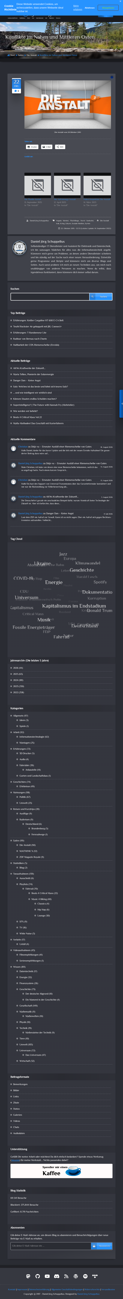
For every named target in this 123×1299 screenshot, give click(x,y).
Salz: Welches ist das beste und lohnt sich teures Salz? (40, 387)
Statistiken (18, 863)
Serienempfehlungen (30, 961)
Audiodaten (19, 1133)
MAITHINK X (26, 851)
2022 (15, 693)
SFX (22, 922)
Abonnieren (104, 1246)
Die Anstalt (32, 55)
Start (12, 55)
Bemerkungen (20, 1084)
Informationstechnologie (32, 737)
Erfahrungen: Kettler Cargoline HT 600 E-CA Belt (38, 321)
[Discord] (57, 1277)
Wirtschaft (25, 1061)
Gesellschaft (26, 1006)
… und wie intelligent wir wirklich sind (32, 393)
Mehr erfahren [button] (77, 8)
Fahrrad (29, 889)
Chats (16, 1127)
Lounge (41, 916)
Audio (22, 759)
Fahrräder (24, 765)
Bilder (16, 1091)
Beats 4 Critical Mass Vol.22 (27, 417)
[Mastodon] (28, 1277)
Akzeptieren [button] (108, 8)
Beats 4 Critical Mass (42, 893)
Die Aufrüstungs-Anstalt (65, 199)
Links (16, 1097)
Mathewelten (32, 1016)
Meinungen (19, 793)
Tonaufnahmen (20, 874)
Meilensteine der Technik (38, 1033)
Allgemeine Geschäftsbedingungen (67, 1289)
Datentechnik (26, 971)
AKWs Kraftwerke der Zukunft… (29, 368)
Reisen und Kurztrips (24, 809)
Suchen (14, 289)
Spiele (23, 726)
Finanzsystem (26, 983)
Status (16, 1109)
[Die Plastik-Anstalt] (37, 185)
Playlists (24, 884)
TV (21, 928)
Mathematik (26, 1012)
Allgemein (18, 716)
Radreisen (25, 820)
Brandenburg (38, 829)
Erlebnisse (25, 787)
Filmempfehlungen (29, 955)
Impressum (22, 1289)
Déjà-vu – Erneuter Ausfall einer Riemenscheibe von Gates (61, 447)
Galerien (17, 1115)
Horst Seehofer (87, 220)
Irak (57, 223)
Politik (23, 797)
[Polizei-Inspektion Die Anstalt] (97, 185)
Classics (42, 904)
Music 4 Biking (39, 899)
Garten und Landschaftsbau (34, 776)
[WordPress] (76, 1277)
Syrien (87, 223)
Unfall (23, 944)
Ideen (22, 720)
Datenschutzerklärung (39, 1289)
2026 (15, 668)
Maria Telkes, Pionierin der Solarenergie (33, 374)
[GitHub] (38, 1277)
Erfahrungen (19, 749)
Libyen (68, 223)
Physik (23, 1022)
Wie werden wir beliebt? (25, 411)
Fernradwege (38, 835)
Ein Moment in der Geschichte (41, 1000)
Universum (25, 1051)
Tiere (22, 1039)
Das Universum (33, 1055)
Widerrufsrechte (92, 1289)
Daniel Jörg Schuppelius (39, 220)
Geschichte (25, 989)
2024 (15, 680)
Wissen (17, 967)
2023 (15, 686)
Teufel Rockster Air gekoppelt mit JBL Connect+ (37, 327)
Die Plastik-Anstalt (32, 199)
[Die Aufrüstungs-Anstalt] (67, 185)
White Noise (26, 934)
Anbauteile (31, 770)
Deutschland (32, 824)
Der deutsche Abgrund (37, 994)
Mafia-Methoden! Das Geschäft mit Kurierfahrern (38, 423)
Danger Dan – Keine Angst (26, 381)
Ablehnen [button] (90, 8)
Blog (22, 868)
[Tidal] (95, 1277)
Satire (21, 55)
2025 (15, 674)
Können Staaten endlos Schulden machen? (35, 399)
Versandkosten (108, 1289)
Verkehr (17, 940)
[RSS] (66, 1277)
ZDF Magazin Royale (30, 857)
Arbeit (16, 732)
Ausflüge (24, 814)
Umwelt (23, 803)
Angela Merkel (62, 220)
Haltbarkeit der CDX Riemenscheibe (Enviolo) (36, 345)
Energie (23, 977)
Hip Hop (42, 910)
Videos (16, 1121)
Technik (23, 1028)
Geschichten (19, 782)
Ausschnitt (25, 878)
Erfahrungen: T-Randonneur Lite (29, 333)
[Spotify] (85, 1277)
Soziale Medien (78, 223)
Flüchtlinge (74, 220)
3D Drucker (25, 753)
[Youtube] (47, 1277)
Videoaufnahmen (21, 950)
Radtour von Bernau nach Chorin (30, 339)
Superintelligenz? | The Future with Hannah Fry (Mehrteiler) (43, 405)
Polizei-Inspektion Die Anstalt (97, 199)
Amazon (15, 1160)
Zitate (16, 1103)
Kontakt (12, 1289)
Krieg (62, 223)
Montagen (25, 743)
